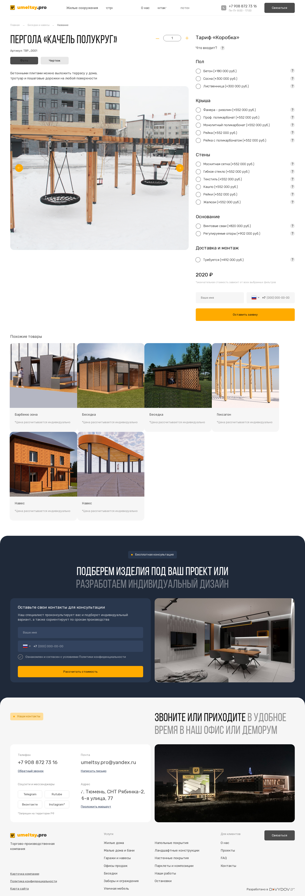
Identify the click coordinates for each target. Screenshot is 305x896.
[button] (279, 8)
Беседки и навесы (39, 25)
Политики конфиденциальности (102, 657)
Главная (15, 25)
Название (62, 25)
